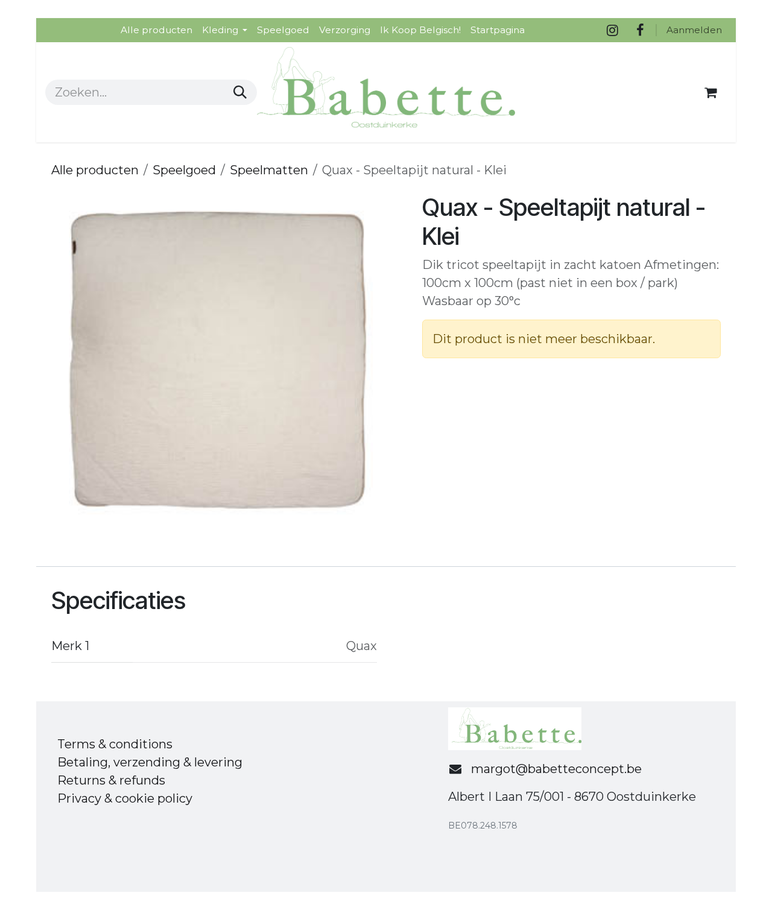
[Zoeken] (240, 92)
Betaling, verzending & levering (149, 762)
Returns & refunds (111, 780)
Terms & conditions (114, 744)
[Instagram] (612, 30)
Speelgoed (184, 170)
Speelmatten (269, 170)
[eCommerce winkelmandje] (710, 92)
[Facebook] (640, 30)
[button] (68, 361)
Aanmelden (694, 30)
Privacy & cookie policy (124, 798)
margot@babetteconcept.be (556, 769)
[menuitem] (156, 30)
